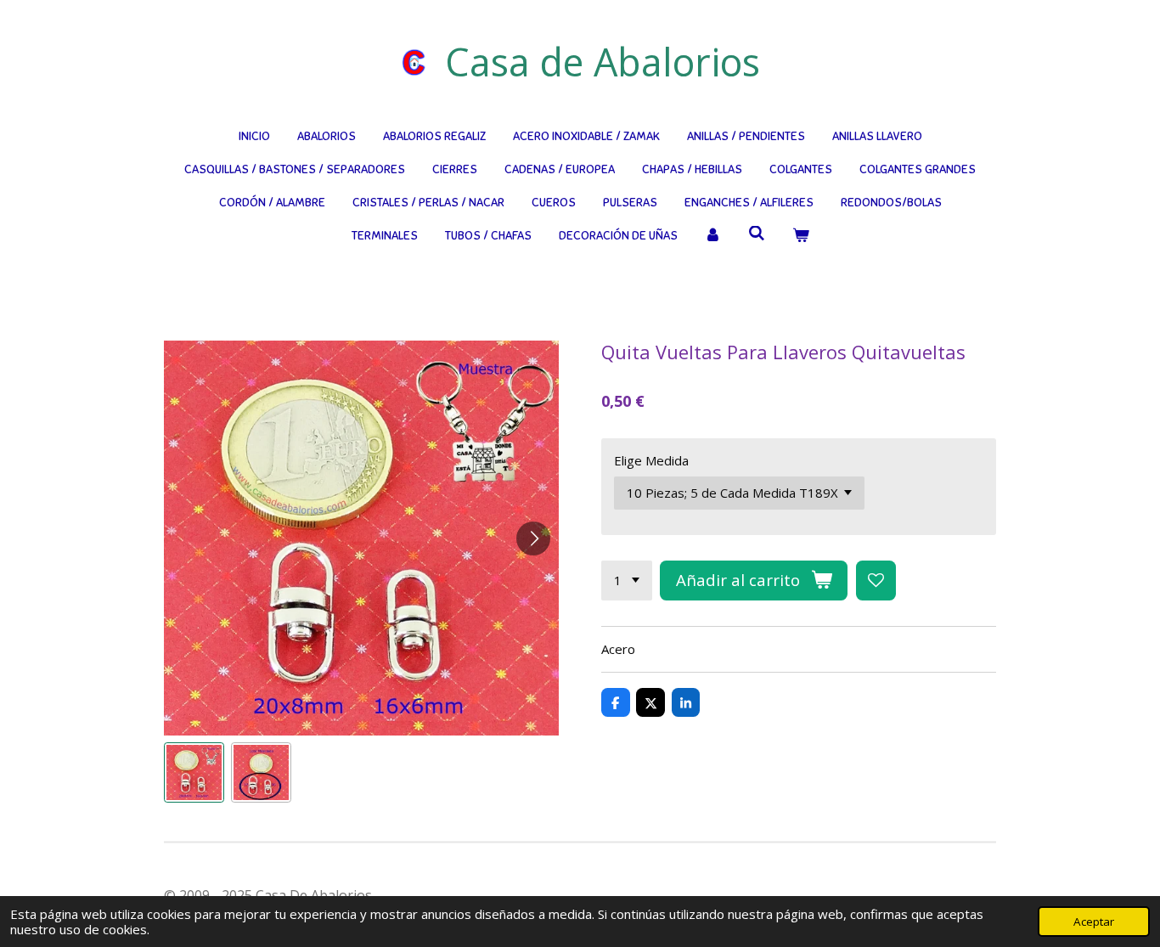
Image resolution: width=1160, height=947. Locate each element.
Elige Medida (651, 460)
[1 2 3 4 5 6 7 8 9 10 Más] (626, 580)
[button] (194, 772)
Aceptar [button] (1093, 921)
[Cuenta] (713, 235)
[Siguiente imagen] (533, 538)
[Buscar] (756, 234)
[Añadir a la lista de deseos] (876, 580)
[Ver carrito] (801, 235)
